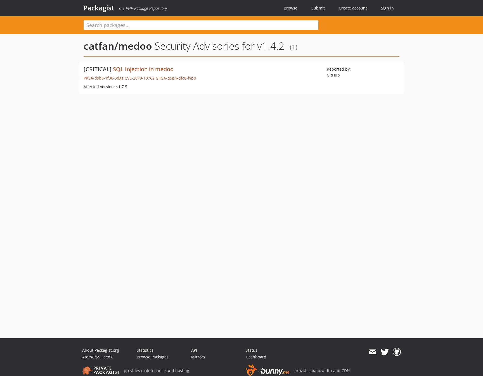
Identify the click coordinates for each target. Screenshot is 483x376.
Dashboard (256, 357)
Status (251, 350)
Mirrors (198, 357)
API (194, 350)
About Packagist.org (100, 350)
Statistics (145, 350)
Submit (318, 8)
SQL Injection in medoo (143, 69)
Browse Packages (153, 357)
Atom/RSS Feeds (97, 357)
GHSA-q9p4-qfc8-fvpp (176, 78)
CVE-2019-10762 (140, 78)
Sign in (387, 8)
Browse (290, 8)
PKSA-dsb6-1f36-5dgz (104, 78)
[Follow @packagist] (385, 352)
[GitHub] (397, 352)
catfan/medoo (118, 46)
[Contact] (372, 352)
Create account (353, 8)
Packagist (98, 7)
